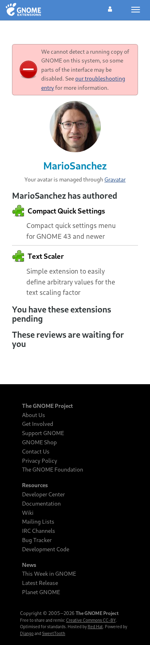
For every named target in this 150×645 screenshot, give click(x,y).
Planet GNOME (41, 592)
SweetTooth (53, 633)
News (29, 565)
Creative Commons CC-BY (91, 620)
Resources (35, 485)
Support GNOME (43, 433)
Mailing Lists (38, 521)
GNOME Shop (39, 442)
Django (27, 633)
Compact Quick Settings (65, 210)
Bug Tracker (37, 540)
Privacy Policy (39, 461)
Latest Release (40, 583)
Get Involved (37, 424)
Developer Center (43, 494)
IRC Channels (38, 531)
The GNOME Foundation (52, 469)
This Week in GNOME (49, 573)
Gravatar (115, 179)
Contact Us (36, 451)
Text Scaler (45, 256)
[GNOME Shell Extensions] (23, 10)
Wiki (28, 513)
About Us (33, 415)
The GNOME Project (47, 406)
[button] (110, 8)
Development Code (45, 549)
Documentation (41, 503)
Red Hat (95, 626)
